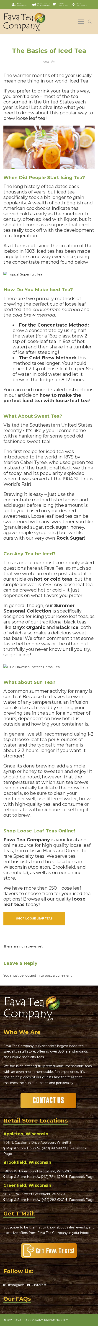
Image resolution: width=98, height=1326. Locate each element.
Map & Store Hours (20, 1148)
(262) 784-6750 (52, 1177)
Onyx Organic (29, 627)
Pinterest (38, 1285)
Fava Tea (48, 62)
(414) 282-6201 (53, 1200)
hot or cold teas (53, 579)
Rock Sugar (70, 538)
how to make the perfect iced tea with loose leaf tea (46, 397)
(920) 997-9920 (53, 1148)
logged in (32, 975)
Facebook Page (80, 1177)
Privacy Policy (56, 1320)
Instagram (15, 1285)
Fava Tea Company (26, 839)
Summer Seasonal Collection (39, 608)
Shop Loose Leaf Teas (34, 918)
